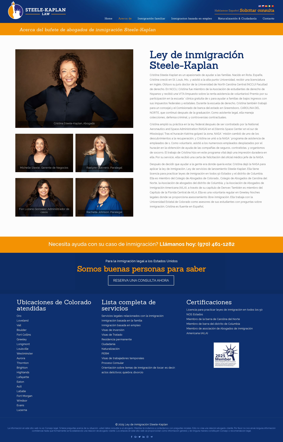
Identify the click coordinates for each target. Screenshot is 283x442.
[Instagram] (147, 437)
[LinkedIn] (143, 437)
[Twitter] (139, 437)
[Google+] (135, 437)
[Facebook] (131, 437)
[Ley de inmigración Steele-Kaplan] (37, 10)
